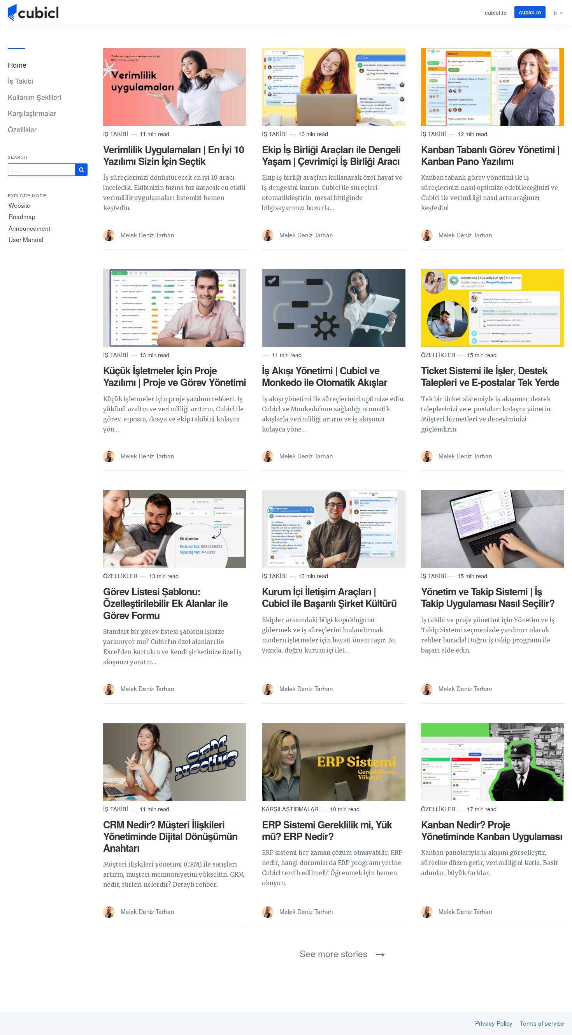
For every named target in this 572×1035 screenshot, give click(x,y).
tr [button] (556, 12)
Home (17, 65)
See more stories (334, 953)
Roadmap (22, 216)
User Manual (26, 239)
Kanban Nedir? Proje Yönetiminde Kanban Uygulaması (491, 830)
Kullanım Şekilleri (34, 97)
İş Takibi (20, 80)
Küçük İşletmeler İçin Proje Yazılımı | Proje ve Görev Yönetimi (174, 376)
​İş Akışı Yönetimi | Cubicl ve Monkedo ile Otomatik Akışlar (324, 376)
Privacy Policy (493, 1023)
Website (19, 205)
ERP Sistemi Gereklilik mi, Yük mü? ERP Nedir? (327, 830)
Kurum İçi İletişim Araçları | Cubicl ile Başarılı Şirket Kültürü (329, 597)
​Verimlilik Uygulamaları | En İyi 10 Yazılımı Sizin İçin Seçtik (173, 155)
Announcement (29, 228)
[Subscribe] (81, 169)
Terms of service (542, 1023)
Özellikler (22, 129)
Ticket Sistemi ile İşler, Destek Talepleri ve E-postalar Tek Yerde (490, 376)
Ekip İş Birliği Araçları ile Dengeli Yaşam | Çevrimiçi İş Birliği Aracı (331, 155)
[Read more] (174, 87)
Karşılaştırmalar (32, 113)
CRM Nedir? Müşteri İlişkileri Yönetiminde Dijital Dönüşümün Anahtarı (170, 836)
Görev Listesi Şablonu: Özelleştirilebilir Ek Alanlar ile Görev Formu (165, 603)
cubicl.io (496, 12)
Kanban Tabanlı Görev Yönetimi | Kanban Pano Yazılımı (490, 155)
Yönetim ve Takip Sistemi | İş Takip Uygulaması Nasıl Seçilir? (487, 597)
